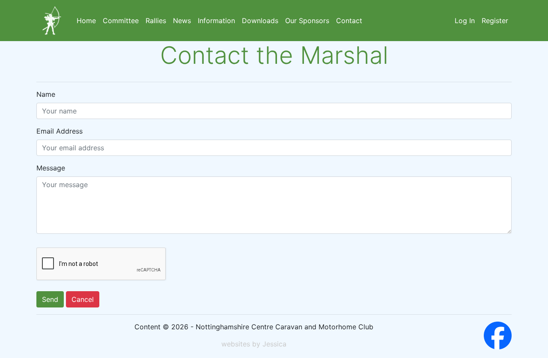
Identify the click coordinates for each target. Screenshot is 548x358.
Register (495, 20)
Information (216, 20)
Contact (349, 20)
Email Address (59, 131)
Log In (465, 20)
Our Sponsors (307, 20)
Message (50, 168)
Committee (121, 20)
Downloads (260, 20)
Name (45, 94)
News (182, 20)
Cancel (82, 299)
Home (86, 20)
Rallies (156, 20)
